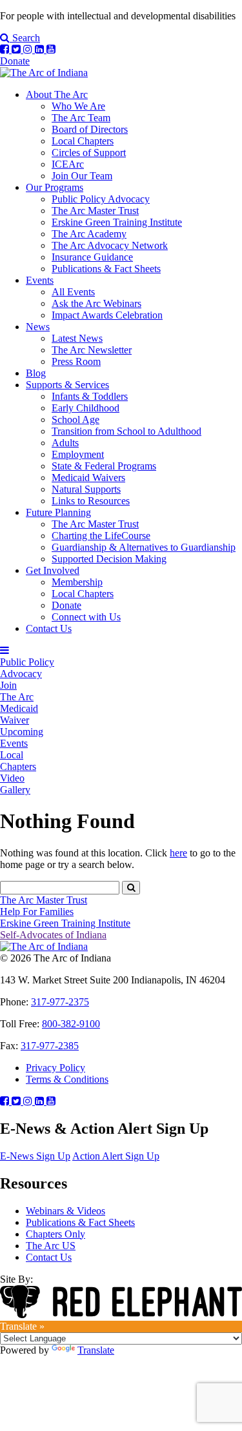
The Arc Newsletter (92, 349)
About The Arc (57, 94)
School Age (75, 419)
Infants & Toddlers (90, 396)
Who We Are (78, 106)
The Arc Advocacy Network (110, 245)
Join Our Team (82, 175)
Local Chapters (83, 140)
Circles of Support (89, 152)
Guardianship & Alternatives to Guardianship (144, 547)
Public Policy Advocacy (101, 198)
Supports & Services (67, 384)
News (38, 326)
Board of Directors (90, 129)
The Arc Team (81, 117)
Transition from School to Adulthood (126, 431)
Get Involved (52, 570)
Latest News (77, 338)
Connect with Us (86, 616)
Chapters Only (55, 1234)
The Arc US (51, 1245)
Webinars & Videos (65, 1210)
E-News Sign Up (35, 1155)
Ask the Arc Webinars (96, 303)
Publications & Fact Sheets (106, 268)
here (178, 852)
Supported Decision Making (109, 558)
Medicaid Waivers (88, 477)
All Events (73, 291)
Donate (15, 60)
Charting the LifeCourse (101, 535)
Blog (36, 373)
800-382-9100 (71, 1023)
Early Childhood (85, 407)
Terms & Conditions (67, 1079)
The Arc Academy (89, 233)
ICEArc (68, 164)
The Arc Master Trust (95, 210)
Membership (77, 582)
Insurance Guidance (92, 257)
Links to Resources (91, 500)
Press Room (76, 361)
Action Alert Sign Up (115, 1155)
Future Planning (58, 512)
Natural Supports (86, 489)
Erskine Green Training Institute (117, 222)
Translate (95, 1350)
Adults (65, 442)
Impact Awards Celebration (107, 315)
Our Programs (54, 187)
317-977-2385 (50, 1045)
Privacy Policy (55, 1067)
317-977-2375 (60, 1001)
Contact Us (49, 628)
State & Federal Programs (104, 465)
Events (40, 280)
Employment (78, 454)
